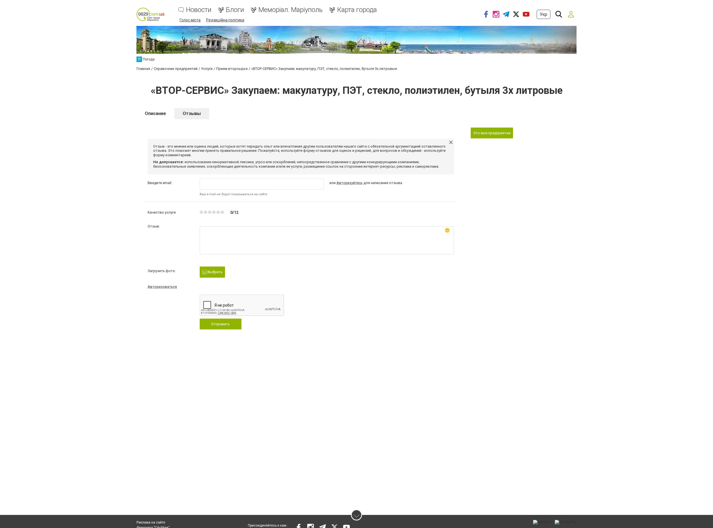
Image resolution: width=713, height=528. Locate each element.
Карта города (357, 10)
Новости (198, 10)
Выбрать (215, 272)
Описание (155, 113)
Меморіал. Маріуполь (290, 10)
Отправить (220, 324)
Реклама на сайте (150, 522)
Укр (543, 14)
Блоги (235, 10)
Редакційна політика (225, 20)
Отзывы (192, 113)
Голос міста (190, 20)
